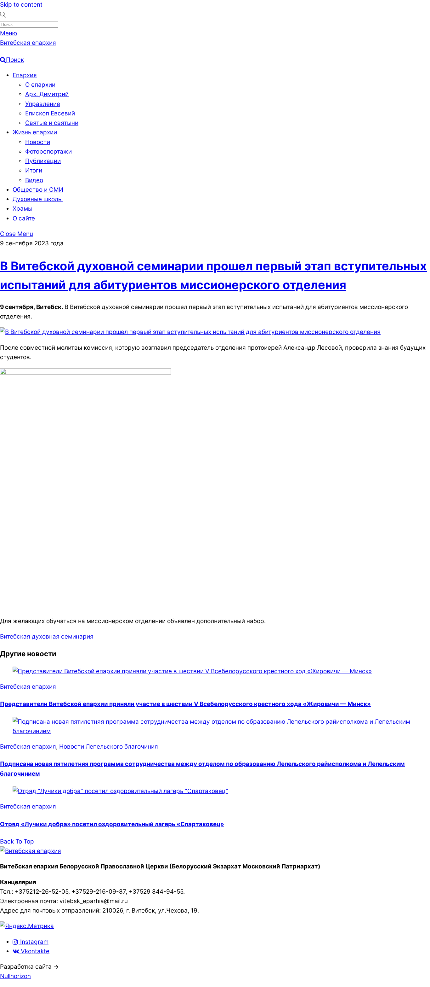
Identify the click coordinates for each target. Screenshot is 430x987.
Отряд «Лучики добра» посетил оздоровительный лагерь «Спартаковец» (112, 824)
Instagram (33, 941)
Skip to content (21, 4)
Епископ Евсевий (50, 113)
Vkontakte (34, 951)
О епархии (40, 84)
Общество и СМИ (38, 189)
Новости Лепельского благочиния (108, 746)
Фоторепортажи (48, 151)
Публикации (43, 161)
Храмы (22, 208)
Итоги (33, 170)
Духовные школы (38, 199)
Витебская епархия (28, 686)
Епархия (25, 75)
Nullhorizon (15, 976)
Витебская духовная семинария (46, 636)
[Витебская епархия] (30, 851)
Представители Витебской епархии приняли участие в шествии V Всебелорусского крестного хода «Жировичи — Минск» (185, 704)
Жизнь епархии (35, 132)
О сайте (24, 218)
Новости (37, 142)
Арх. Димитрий (47, 94)
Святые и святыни (51, 122)
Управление (42, 104)
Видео (34, 180)
